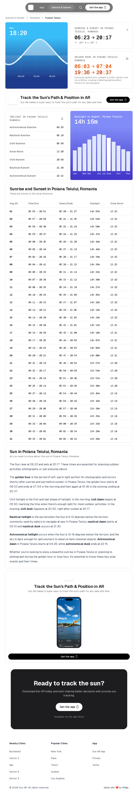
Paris (54, 758)
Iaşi (11, 765)
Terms (95, 765)
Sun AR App (98, 751)
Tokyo (54, 765)
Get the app (96, 7)
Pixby (126, 787)
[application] (36, 58)
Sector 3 (14, 758)
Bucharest (15, 751)
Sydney (55, 771)
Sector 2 (14, 778)
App (42, 7)
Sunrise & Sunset (61, 7)
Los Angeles (58, 778)
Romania (35, 18)
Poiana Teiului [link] (53, 18)
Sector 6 (14, 771)
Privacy (96, 758)
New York (56, 751)
